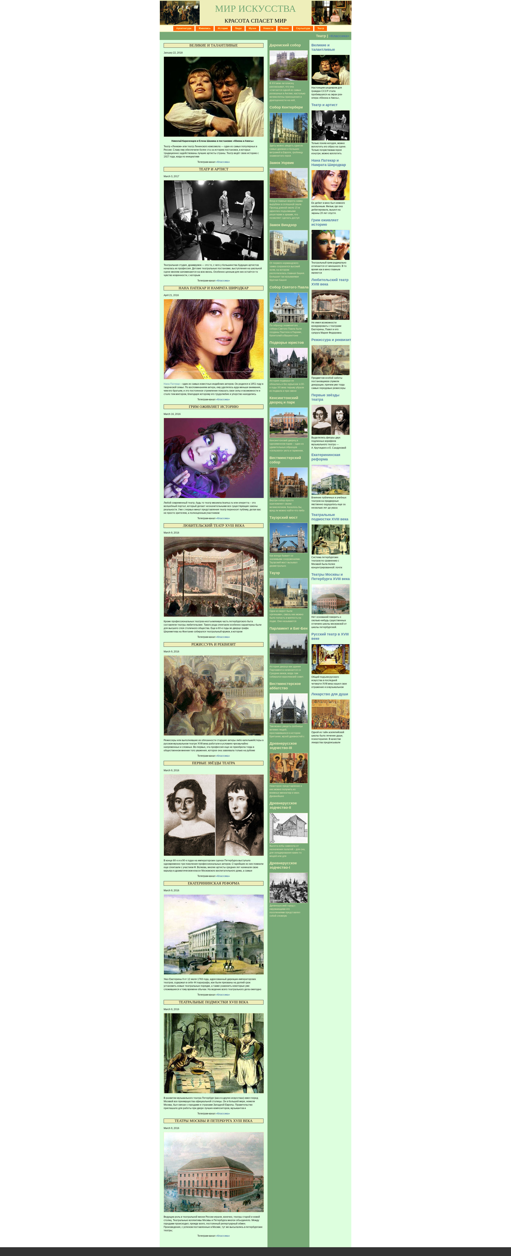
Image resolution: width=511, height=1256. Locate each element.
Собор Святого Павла (289, 287)
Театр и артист (213, 169)
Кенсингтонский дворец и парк (283, 400)
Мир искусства (255, 8)
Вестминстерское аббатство (285, 686)
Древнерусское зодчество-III (283, 745)
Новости (268, 28)
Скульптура (303, 28)
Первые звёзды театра (213, 763)
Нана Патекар (172, 384)
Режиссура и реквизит (213, 644)
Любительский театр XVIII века (214, 526)
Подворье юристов (286, 342)
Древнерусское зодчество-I (283, 865)
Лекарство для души (329, 694)
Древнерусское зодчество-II (283, 805)
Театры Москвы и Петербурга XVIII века (214, 1121)
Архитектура (183, 28)
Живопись (205, 28)
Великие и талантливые (213, 45)
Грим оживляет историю (214, 407)
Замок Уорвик (281, 163)
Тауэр (274, 573)
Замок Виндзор (283, 225)
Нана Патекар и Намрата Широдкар (214, 288)
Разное (284, 28)
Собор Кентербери (286, 107)
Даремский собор (285, 45)
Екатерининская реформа (214, 883)
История (223, 28)
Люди (238, 28)
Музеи (252, 28)
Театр (320, 28)
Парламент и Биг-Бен (288, 628)
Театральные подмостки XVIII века (213, 1002)
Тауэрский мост (283, 517)
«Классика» (339, 36)
